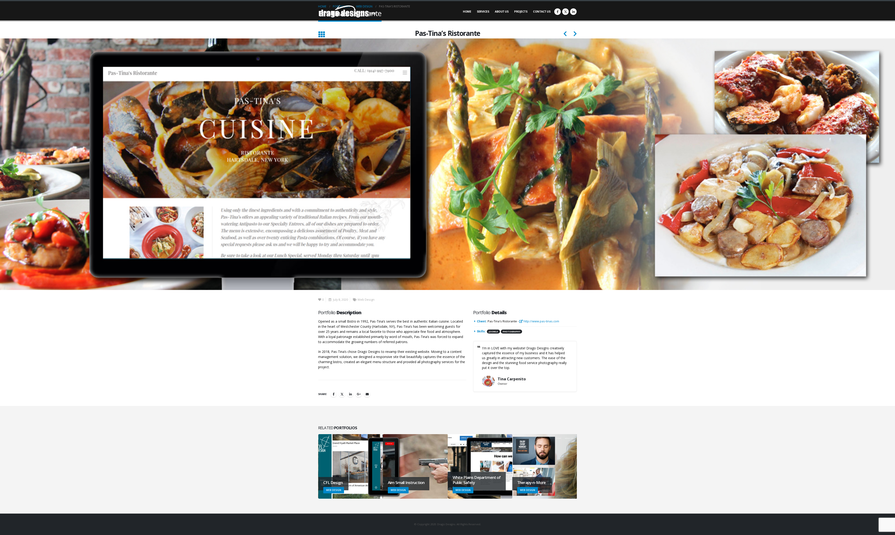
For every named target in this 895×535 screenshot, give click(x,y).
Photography (511, 331)
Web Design (366, 300)
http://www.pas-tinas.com (541, 321)
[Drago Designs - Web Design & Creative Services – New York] (347, 12)
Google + (358, 394)
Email (367, 394)
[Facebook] (557, 11)
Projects (520, 12)
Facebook (333, 394)
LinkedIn (350, 394)
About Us (501, 12)
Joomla (493, 331)
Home (467, 12)
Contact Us (541, 12)
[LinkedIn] (573, 11)
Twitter (342, 394)
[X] (565, 11)
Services (483, 12)
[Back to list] (321, 34)
